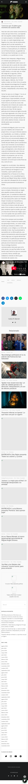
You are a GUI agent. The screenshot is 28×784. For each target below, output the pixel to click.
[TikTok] (17, 775)
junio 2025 (4, 677)
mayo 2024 (4, 706)
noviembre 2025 (5, 666)
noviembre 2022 (5, 745)
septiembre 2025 (5, 670)
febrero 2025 (4, 686)
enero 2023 (4, 741)
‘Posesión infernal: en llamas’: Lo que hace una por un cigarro (13, 413)
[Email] (16, 298)
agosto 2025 (4, 672)
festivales (19, 280)
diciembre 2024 (5, 690)
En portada (20, 21)
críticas (13, 280)
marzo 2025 (4, 684)
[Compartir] (3, 298)
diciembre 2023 (5, 717)
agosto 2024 (4, 699)
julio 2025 (3, 675)
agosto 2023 (4, 726)
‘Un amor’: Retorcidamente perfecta (14, 582)
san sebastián (10, 282)
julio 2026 (3, 648)
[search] (24, 604)
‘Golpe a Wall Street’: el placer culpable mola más (14, 595)
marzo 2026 (4, 657)
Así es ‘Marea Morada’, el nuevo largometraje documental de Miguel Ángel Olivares (12, 538)
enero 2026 (4, 661)
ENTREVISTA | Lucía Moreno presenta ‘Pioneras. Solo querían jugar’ (13, 510)
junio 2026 (4, 650)
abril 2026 (4, 655)
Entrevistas (11, 452)
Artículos (8, 352)
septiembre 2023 (5, 723)
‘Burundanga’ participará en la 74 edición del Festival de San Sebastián (13, 357)
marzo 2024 (4, 710)
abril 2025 (4, 681)
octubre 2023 (4, 721)
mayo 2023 (4, 732)
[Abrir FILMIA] (25, 780)
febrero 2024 (4, 712)
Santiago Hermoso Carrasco (7, 478)
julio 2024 (3, 701)
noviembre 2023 (5, 719)
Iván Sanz (3, 352)
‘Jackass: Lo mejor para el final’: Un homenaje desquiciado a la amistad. (14, 482)
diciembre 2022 (5, 743)
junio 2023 (4, 730)
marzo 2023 (4, 737)
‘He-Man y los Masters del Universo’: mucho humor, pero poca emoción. (12, 566)
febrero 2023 (4, 739)
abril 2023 (4, 734)
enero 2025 (4, 688)
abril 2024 (4, 708)
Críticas (15, 21)
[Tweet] (7, 298)
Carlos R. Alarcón (7, 21)
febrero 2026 (4, 659)
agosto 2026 (4, 646)
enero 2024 (4, 715)
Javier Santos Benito (5, 561)
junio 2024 (4, 703)
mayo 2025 (4, 679)
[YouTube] (14, 775)
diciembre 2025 (5, 664)
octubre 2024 (4, 695)
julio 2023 (3, 728)
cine (8, 280)
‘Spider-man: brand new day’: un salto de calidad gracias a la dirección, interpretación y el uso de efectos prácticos (13, 385)
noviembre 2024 (5, 692)
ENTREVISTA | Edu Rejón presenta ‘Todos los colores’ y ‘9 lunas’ (13, 455)
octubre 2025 (4, 668)
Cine (12, 21)
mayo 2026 (4, 652)
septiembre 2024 (5, 697)
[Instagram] (11, 775)
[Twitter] (8, 775)
